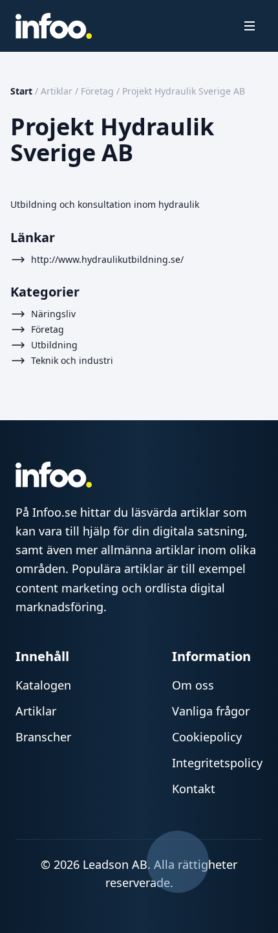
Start (21, 91)
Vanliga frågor (211, 711)
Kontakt (193, 788)
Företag (97, 91)
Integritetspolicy (217, 762)
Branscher (43, 737)
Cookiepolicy (207, 737)
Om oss (193, 685)
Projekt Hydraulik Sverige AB (183, 91)
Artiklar (56, 91)
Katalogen (43, 685)
